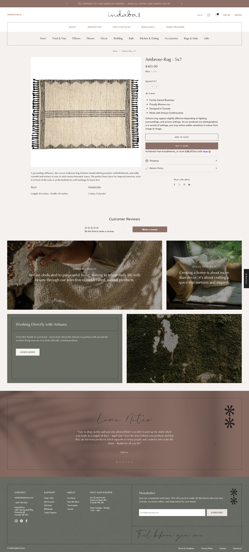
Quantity (151, 81)
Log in (199, 15)
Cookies (222, 548)
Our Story (71, 498)
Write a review (149, 229)
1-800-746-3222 (21, 502)
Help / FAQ (48, 498)
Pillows (76, 38)
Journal (70, 509)
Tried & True (59, 38)
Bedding (118, 38)
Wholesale (148, 27)
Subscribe (217, 512)
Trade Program (175, 27)
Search (238, 15)
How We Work (73, 501)
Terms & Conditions (186, 548)
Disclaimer (237, 548)
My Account (49, 501)
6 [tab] (132, 461)
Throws (90, 38)
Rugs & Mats (191, 38)
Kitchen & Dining (149, 38)
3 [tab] (123, 461)
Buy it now (182, 145)
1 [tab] (117, 461)
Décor (104, 38)
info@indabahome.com (24, 497)
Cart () (226, 15)
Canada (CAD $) (14, 14)
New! (43, 38)
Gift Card (48, 505)
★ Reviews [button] (246, 278)
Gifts (206, 38)
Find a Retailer (122, 27)
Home (115, 51)
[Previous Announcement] (67, 4)
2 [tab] (120, 461)
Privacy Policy (207, 548)
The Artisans (72, 505)
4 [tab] (126, 461)
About (72, 27)
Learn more (27, 352)
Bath (131, 38)
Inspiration (94, 27)
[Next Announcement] (182, 4)
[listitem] (124, 3)
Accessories (171, 38)
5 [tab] (129, 461)
